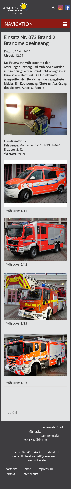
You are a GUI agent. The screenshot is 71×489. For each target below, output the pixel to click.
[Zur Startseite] (15, 8)
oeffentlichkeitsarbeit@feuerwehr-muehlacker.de (35, 458)
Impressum (45, 469)
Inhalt (27, 469)
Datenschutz (29, 474)
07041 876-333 (32, 452)
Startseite (11, 469)
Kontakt (10, 474)
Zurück (13, 413)
